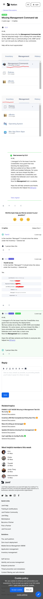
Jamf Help (4, 505)
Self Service (5, 559)
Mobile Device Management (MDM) (13, 546)
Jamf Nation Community (9, 512)
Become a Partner (7, 522)
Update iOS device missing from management (18, 430)
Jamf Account (6, 529)
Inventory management (9, 552)
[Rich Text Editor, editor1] (21, 381)
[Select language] (28, 5)
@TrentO (33, 188)
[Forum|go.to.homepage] (12, 4)
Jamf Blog (4, 515)
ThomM (10, 463)
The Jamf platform (7, 539)
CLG (6, 27)
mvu (9, 451)
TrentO (7, 234)
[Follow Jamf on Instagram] (15, 495)
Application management (9, 549)
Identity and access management (12, 562)
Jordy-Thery (12, 469)
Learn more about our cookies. (24, 585)
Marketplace (5, 519)
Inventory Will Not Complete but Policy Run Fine (18, 418)
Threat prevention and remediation (13, 569)
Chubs (10, 457)
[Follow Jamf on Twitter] (2, 495)
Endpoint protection (8, 565)
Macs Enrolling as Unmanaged (12, 424)
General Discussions (10, 10)
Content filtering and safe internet (12, 572)
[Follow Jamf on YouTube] (10, 495)
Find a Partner (6, 525)
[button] (4, 5)
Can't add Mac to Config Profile (13, 436)
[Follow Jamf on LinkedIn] (6, 495)
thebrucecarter (13, 475)
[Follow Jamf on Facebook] (19, 495)
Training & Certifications (9, 509)
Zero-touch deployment (9, 542)
